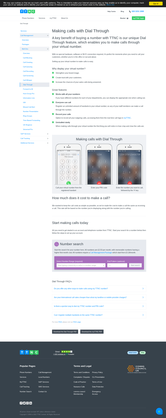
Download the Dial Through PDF (65, 332)
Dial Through (28, 85)
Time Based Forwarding (31, 120)
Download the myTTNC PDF (92, 332)
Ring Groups (27, 116)
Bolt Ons (25, 49)
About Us (64, 18)
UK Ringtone (27, 125)
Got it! (155, 3)
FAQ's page (77, 322)
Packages (25, 44)
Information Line (29, 98)
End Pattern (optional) (116, 261)
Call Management (27, 35)
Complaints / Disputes (82, 377)
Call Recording (28, 71)
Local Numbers (44, 377)
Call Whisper (27, 80)
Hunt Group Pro (28, 93)
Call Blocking (27, 58)
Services (42, 18)
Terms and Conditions (82, 372)
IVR (24, 102)
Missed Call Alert (29, 107)
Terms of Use (97, 382)
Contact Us (42, 391)
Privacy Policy (97, 372)
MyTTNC (23, 382)
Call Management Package (101, 253)
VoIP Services (25, 134)
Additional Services (27, 143)
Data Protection (98, 387)
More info (110, 4)
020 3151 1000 (138, 11)
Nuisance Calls (79, 387)
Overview (25, 40)
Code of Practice (80, 382)
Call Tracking (25, 138)
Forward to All (28, 89)
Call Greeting (27, 62)
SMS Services (43, 387)
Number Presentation (30, 111)
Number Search (26, 391)
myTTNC (53, 18)
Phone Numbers (28, 18)
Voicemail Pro (28, 129)
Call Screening (28, 76)
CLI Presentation (98, 377)
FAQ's (60, 322)
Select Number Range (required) (70, 261)
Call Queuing (27, 67)
